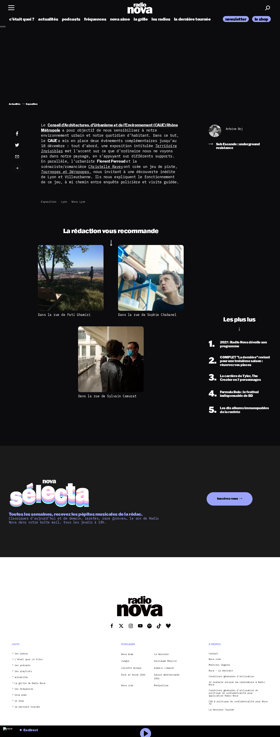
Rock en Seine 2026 (133, 674)
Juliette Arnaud (131, 668)
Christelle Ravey (105, 166)
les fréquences (24, 689)
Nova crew (215, 659)
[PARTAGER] (23, 145)
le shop (261, 19)
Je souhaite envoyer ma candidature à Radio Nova (237, 683)
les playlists (23, 671)
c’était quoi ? (21, 19)
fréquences (95, 19)
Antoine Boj (234, 129)
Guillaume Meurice (165, 661)
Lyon (64, 201)
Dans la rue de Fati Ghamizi (64, 315)
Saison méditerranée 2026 (166, 676)
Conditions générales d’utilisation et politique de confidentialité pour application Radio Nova (233, 693)
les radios (160, 19)
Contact (213, 653)
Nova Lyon (78, 201)
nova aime (120, 19)
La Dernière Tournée (221, 709)
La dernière (161, 654)
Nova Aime (127, 654)
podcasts (71, 19)
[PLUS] (23, 168)
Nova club (127, 685)
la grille (141, 19)
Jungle (125, 661)
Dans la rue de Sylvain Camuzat (107, 396)
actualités (48, 19)
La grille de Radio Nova (30, 683)
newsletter (235, 19)
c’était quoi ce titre (29, 659)
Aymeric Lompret (164, 668)
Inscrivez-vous (227, 498)
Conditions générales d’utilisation (231, 676)
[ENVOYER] (23, 156)
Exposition (48, 201)
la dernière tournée (192, 19)
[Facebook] (23, 134)
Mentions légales (219, 665)
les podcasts (23, 665)
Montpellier (161, 685)
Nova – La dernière (221, 670)
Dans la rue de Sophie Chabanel (147, 315)
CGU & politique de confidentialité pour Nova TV (238, 703)
